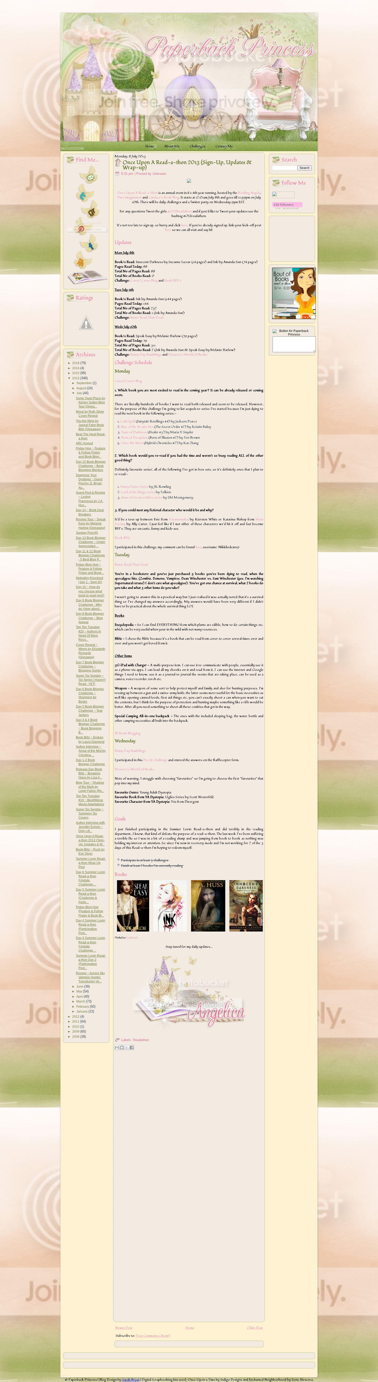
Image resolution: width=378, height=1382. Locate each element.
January (82, 1011)
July (79, 393)
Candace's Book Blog (163, 197)
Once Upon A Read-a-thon (137, 193)
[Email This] (117, 1047)
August (81, 388)
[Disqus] (189, 1118)
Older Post (255, 1327)
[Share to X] (126, 1047)
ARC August (84, 443)
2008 (76, 1036)
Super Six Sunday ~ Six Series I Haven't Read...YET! (90, 680)
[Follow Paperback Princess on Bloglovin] (287, 208)
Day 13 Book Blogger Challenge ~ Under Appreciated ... (91, 542)
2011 (76, 1021)
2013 (76, 378)
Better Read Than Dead (146, 317)
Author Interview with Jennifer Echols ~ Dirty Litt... (90, 827)
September (84, 383)
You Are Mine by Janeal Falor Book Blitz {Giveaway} (90, 425)
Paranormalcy (179, 519)
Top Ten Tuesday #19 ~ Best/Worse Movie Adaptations (90, 800)
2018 (76, 363)
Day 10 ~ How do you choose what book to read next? (90, 591)
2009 (76, 1031)
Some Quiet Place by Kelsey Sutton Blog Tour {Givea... (90, 402)
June (80, 986)
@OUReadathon (179, 211)
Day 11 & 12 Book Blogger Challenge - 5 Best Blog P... (90, 555)
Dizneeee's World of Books (188, 354)
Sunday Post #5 (87, 533)
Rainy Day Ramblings (145, 354)
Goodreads (132, 938)
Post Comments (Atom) (153, 1335)
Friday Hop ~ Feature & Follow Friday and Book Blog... (90, 453)
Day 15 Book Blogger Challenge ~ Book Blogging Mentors (91, 466)
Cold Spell (127, 421)
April (80, 996)
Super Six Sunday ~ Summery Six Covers (90, 814)
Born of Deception (134, 437)
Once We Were (132, 443)
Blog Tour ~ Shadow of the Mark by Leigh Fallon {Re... (90, 787)
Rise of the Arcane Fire (137, 426)
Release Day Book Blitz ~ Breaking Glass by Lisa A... (89, 773)
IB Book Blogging (127, 733)
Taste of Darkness (134, 432)
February (83, 1006)
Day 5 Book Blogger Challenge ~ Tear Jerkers (90, 711)
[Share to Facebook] (131, 1047)
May (79, 991)
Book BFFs (122, 538)
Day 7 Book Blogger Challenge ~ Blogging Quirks (90, 667)
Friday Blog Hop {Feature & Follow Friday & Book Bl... (90, 911)
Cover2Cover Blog (144, 280)
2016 (76, 368)
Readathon (141, 1040)
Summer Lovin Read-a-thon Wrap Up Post (91, 863)
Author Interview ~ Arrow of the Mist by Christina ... (91, 751)
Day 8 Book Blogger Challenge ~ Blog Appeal (90, 618)
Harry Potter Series (134, 486)
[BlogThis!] (121, 1047)
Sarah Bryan (131, 1379)
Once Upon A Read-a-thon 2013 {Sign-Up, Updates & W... (90, 840)
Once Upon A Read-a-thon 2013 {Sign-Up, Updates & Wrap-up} (187, 165)
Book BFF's (172, 280)
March (81, 1001)
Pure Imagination (129, 197)
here (184, 225)
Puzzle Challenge (155, 760)
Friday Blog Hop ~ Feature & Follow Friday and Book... (90, 569)
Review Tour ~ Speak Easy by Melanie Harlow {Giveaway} (91, 524)
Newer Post (123, 1327)
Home (189, 1327)
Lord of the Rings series (138, 492)
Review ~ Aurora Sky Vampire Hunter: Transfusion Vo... (90, 977)
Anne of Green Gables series (141, 497)
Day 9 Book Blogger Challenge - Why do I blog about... (90, 605)
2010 (76, 1026)
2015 (76, 373)
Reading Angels (249, 193)
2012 (76, 1016)
